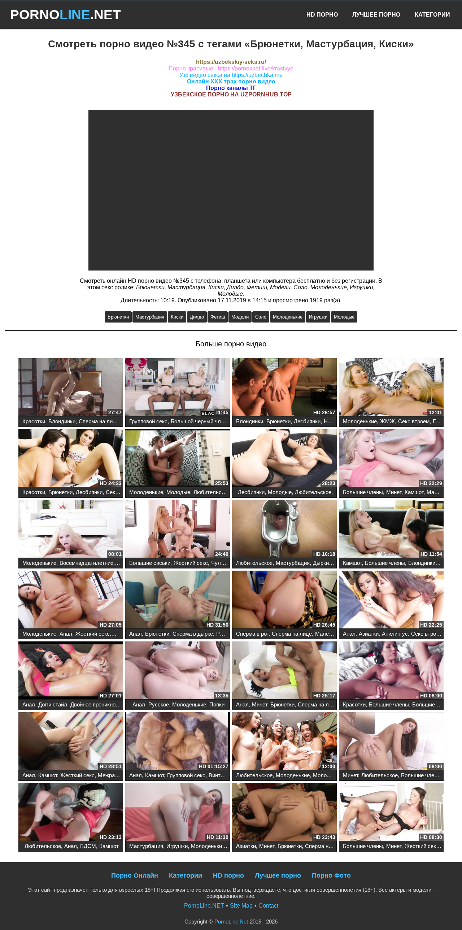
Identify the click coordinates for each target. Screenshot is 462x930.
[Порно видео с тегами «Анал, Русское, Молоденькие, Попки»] (177, 671)
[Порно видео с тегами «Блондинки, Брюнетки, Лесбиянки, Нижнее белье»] (284, 388)
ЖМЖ (387, 421)
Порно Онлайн (134, 875)
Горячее (443, 421)
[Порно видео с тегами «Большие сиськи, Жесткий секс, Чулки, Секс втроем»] (177, 529)
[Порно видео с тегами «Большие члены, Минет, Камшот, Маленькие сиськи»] (391, 458)
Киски (177, 317)
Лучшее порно (278, 875)
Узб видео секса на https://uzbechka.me (231, 75)
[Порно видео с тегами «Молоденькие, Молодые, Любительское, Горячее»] (177, 458)
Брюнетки (118, 317)
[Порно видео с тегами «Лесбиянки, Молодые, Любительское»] (284, 458)
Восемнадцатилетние (86, 563)
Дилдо (197, 317)
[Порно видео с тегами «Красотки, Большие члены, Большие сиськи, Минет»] (391, 671)
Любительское (211, 492)
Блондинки (61, 421)
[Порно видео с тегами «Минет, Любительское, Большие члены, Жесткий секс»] (391, 741)
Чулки (218, 563)
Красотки (33, 421)
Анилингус (395, 634)
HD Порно (322, 15)
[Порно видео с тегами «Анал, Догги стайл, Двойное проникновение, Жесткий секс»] (70, 671)
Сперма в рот (252, 634)
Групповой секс (148, 421)
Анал (66, 634)
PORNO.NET (65, 14)
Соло (260, 317)
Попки (217, 704)
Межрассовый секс (122, 775)
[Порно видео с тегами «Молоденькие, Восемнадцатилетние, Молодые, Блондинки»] (70, 529)
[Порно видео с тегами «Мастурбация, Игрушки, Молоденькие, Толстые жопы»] (177, 812)
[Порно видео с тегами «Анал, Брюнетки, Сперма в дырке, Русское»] (177, 600)
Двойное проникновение (100, 704)
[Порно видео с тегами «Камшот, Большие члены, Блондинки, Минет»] (391, 529)
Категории (432, 15)
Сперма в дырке (193, 634)
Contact (268, 906)
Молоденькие (287, 317)
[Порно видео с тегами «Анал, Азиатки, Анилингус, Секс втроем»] (391, 600)
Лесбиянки (307, 421)
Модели (240, 317)
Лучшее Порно (376, 15)
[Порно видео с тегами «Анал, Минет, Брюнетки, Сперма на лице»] (284, 671)
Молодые (344, 317)
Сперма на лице (99, 421)
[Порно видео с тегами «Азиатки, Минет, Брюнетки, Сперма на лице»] (284, 812)
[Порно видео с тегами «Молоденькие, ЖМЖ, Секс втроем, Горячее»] (391, 388)
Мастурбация (149, 317)
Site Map (241, 906)
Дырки (321, 563)
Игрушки (318, 317)
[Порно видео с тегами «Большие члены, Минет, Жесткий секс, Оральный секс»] (391, 812)
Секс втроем (414, 421)
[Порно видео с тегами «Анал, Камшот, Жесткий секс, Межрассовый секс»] (70, 741)
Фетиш (217, 317)
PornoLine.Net (231, 921)
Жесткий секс (191, 563)
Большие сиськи (149, 563)
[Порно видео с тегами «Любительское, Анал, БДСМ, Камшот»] (70, 812)
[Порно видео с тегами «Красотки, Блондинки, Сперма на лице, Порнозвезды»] (70, 388)
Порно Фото (331, 875)
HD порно (228, 875)
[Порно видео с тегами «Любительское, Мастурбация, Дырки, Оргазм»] (284, 529)
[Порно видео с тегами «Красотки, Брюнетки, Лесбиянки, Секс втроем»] (70, 458)
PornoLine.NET (204, 906)
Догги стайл (52, 704)
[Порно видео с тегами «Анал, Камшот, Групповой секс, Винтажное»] (177, 741)
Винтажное (222, 775)
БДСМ (88, 846)
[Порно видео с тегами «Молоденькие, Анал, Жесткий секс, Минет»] (70, 600)
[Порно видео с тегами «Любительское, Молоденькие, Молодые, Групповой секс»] (284, 741)
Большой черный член (199, 421)
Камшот (414, 492)
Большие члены (363, 492)
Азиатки (369, 634)
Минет (393, 492)
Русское (226, 634)
